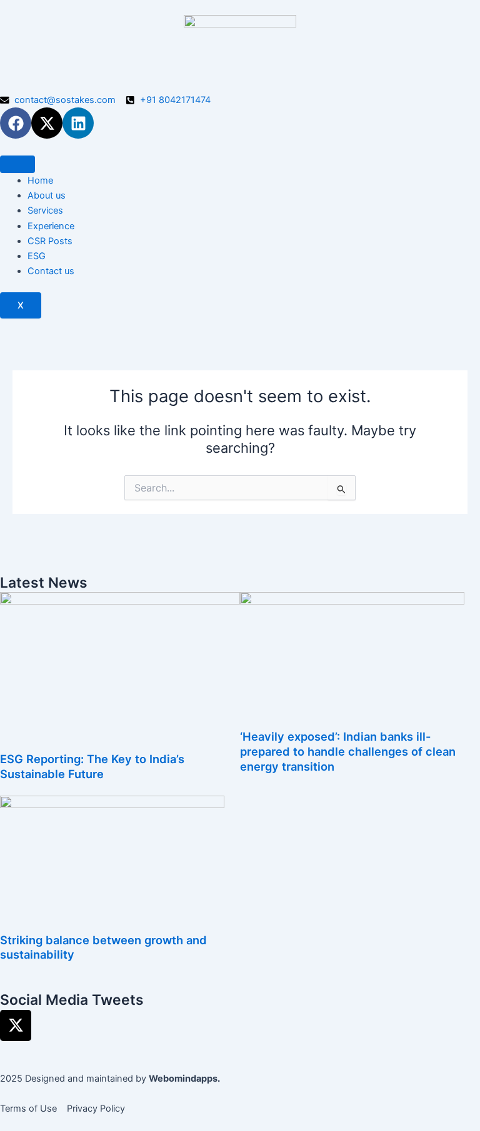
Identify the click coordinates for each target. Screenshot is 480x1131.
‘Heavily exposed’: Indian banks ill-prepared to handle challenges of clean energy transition (348, 751)
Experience (51, 226)
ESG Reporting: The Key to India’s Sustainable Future (92, 766)
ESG (37, 256)
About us (47, 195)
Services (45, 210)
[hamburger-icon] (17, 164)
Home (40, 180)
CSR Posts (50, 241)
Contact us (51, 271)
